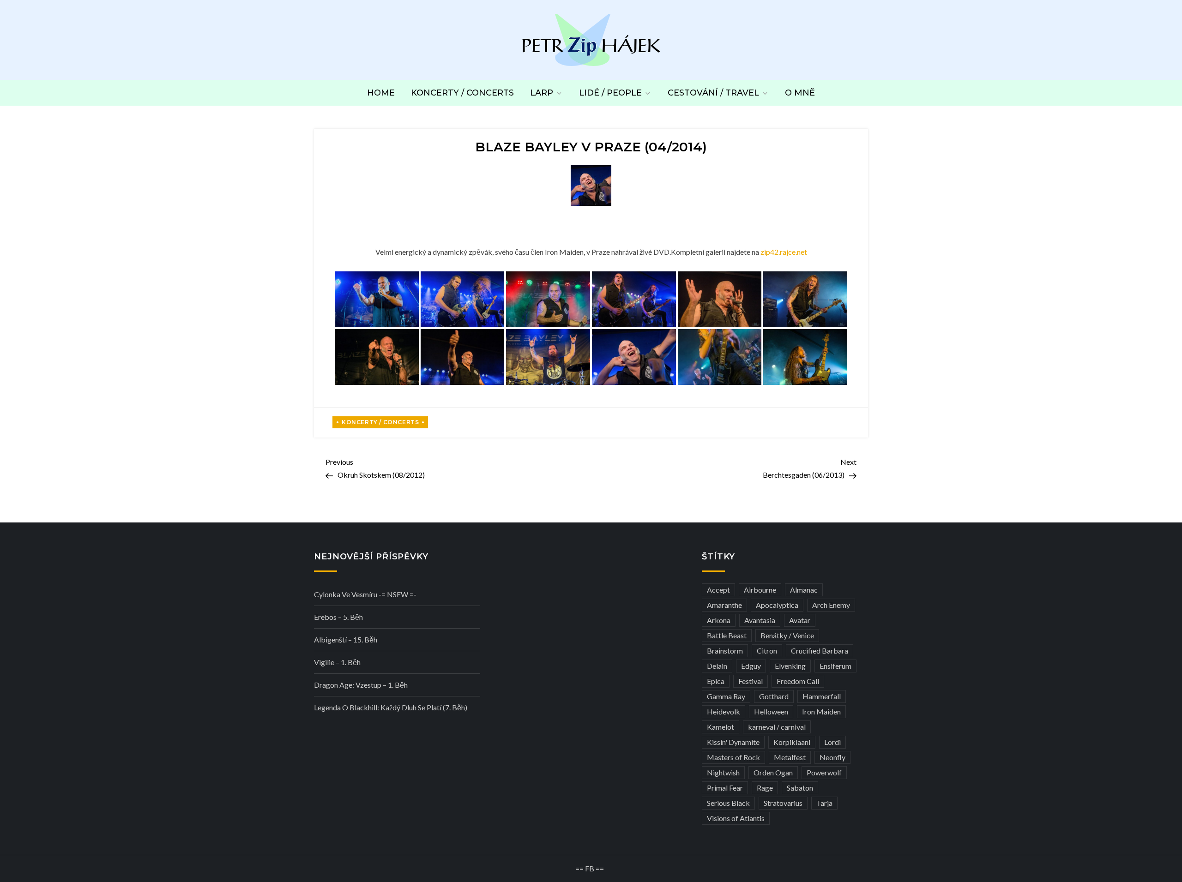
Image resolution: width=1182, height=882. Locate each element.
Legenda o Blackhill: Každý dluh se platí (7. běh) (390, 707)
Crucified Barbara (819, 650)
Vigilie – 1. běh (337, 662)
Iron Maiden (821, 711)
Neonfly (832, 757)
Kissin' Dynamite (733, 742)
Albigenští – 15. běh (345, 639)
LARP (541, 93)
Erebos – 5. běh (338, 616)
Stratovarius (783, 802)
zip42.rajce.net (783, 251)
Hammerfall (821, 696)
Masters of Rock (733, 757)
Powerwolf (824, 772)
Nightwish (723, 772)
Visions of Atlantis (736, 818)
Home (381, 93)
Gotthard (774, 696)
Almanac (804, 589)
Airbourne (760, 589)
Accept (718, 589)
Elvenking (790, 665)
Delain (717, 665)
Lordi (832, 742)
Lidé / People (610, 93)
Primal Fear (725, 787)
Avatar (799, 620)
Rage (765, 787)
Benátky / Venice (787, 635)
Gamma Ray (726, 696)
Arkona (718, 620)
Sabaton (800, 787)
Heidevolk (723, 711)
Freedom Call (798, 681)
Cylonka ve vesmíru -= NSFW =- (365, 594)
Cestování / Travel (713, 93)
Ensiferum (835, 665)
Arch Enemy (831, 604)
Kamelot (720, 726)
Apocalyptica (777, 604)
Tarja (824, 802)
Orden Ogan (773, 772)
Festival (750, 681)
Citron (767, 650)
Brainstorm (725, 650)
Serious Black (728, 802)
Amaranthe (724, 604)
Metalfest (790, 757)
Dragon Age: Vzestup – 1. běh (361, 684)
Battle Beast (727, 635)
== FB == (589, 868)
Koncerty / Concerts (462, 93)
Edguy (751, 665)
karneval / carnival (777, 726)
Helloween (771, 711)
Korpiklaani (791, 742)
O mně (800, 93)
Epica (715, 681)
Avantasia (759, 620)
